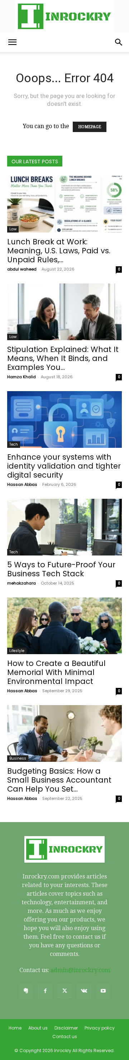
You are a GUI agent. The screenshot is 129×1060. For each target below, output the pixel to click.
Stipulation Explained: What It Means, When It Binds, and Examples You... (63, 358)
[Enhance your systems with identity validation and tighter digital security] (64, 419)
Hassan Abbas (22, 484)
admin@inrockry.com (80, 970)
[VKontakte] (84, 991)
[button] (12, 42)
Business (17, 758)
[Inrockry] (64, 16)
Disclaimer (66, 1028)
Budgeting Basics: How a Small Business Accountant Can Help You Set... (59, 780)
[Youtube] (103, 991)
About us (38, 1028)
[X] (64, 991)
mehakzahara (21, 583)
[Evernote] (26, 991)
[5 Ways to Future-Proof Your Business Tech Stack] (64, 527)
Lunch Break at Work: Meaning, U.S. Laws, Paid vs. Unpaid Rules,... (58, 250)
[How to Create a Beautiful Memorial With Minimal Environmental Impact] (64, 625)
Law (12, 229)
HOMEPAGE (89, 127)
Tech (13, 444)
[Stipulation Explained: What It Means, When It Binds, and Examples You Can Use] (64, 311)
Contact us (64, 1036)
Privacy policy (100, 1028)
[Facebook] (45, 991)
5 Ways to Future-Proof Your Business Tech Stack (61, 569)
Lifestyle (16, 650)
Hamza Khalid (21, 377)
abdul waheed (22, 269)
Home (15, 1028)
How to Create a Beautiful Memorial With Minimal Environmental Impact (56, 672)
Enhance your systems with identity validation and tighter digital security (64, 466)
